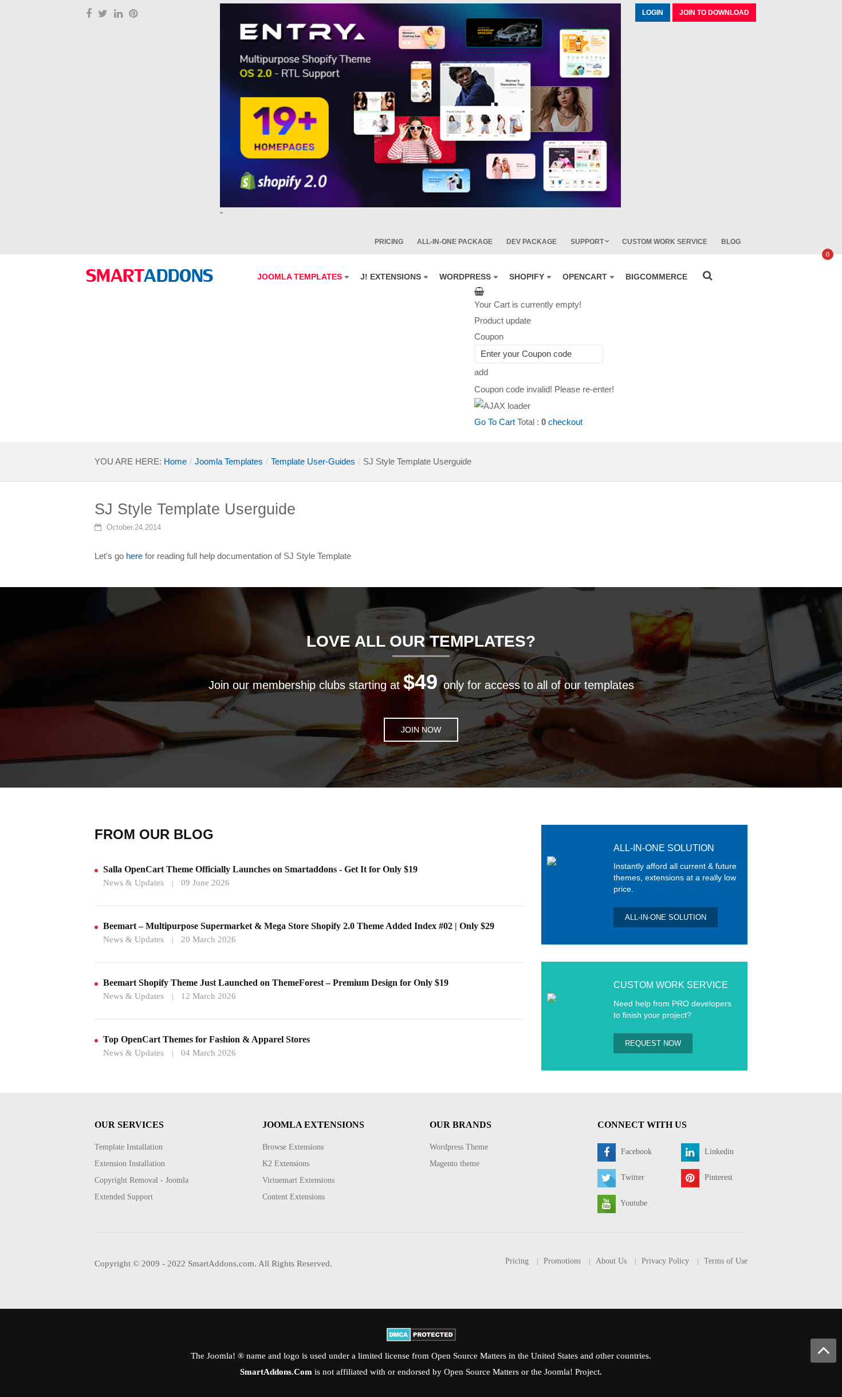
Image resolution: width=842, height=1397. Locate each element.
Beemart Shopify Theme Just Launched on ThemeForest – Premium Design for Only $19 (275, 982)
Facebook (635, 1151)
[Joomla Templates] (149, 275)
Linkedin (718, 1151)
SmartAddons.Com (276, 1371)
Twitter (631, 1177)
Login (652, 13)
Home (175, 461)
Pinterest (717, 1177)
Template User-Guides (313, 461)
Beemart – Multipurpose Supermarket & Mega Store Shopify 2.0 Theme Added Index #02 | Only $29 (298, 926)
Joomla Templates (229, 461)
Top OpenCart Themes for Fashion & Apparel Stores (206, 1039)
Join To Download (714, 13)
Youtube (633, 1203)
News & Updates (133, 882)
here (134, 556)
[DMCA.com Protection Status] (421, 1334)
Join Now (421, 729)
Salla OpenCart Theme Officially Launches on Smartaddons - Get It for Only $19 (260, 869)
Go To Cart (494, 422)
